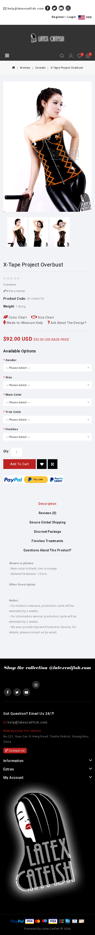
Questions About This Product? (47, 550)
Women (25, 67)
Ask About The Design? (68, 323)
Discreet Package (47, 531)
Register (58, 17)
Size (9, 377)
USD (88, 17)
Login (71, 17)
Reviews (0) (48, 513)
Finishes (12, 429)
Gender (11, 360)
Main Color (14, 394)
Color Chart (17, 317)
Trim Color (13, 412)
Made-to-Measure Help (24, 323)
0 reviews (9, 284)
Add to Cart (19, 464)
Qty (5, 451)
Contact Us (16, 750)
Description (47, 503)
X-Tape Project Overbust (67, 67)
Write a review (15, 291)
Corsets (40, 67)
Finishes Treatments (47, 541)
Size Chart (45, 317)
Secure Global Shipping (47, 522)
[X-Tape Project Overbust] (47, 147)
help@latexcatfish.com (26, 8)
